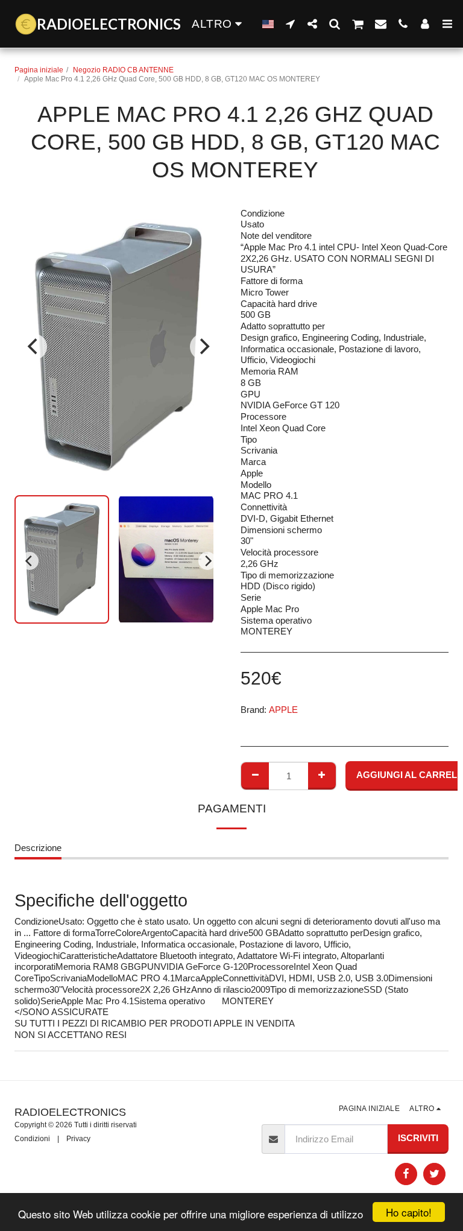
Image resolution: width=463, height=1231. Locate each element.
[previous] (33, 347)
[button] (290, 23)
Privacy (78, 1138)
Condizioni (32, 1138)
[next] (203, 347)
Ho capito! (409, 1212)
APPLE (283, 709)
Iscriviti (418, 1138)
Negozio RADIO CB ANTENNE (123, 70)
